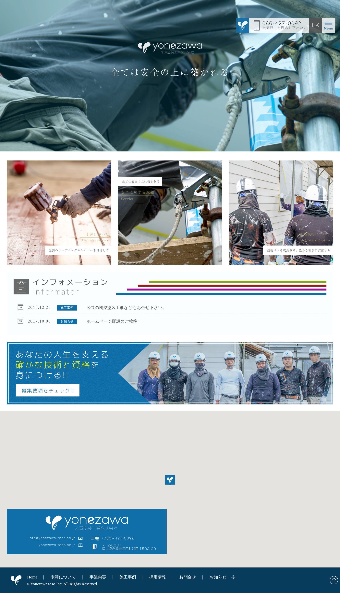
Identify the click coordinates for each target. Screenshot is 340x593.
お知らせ (218, 577)
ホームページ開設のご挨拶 (112, 321)
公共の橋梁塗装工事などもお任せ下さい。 (127, 307)
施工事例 (127, 577)
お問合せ (187, 577)
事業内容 (98, 577)
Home (32, 577)
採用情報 (157, 577)
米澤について (63, 577)
